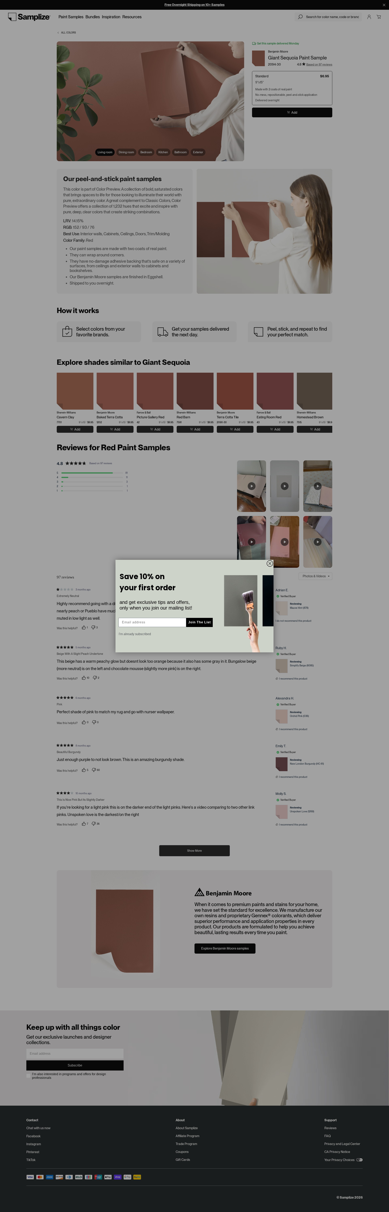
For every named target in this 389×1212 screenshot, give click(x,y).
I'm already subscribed (135, 634)
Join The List (199, 622)
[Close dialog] (270, 563)
